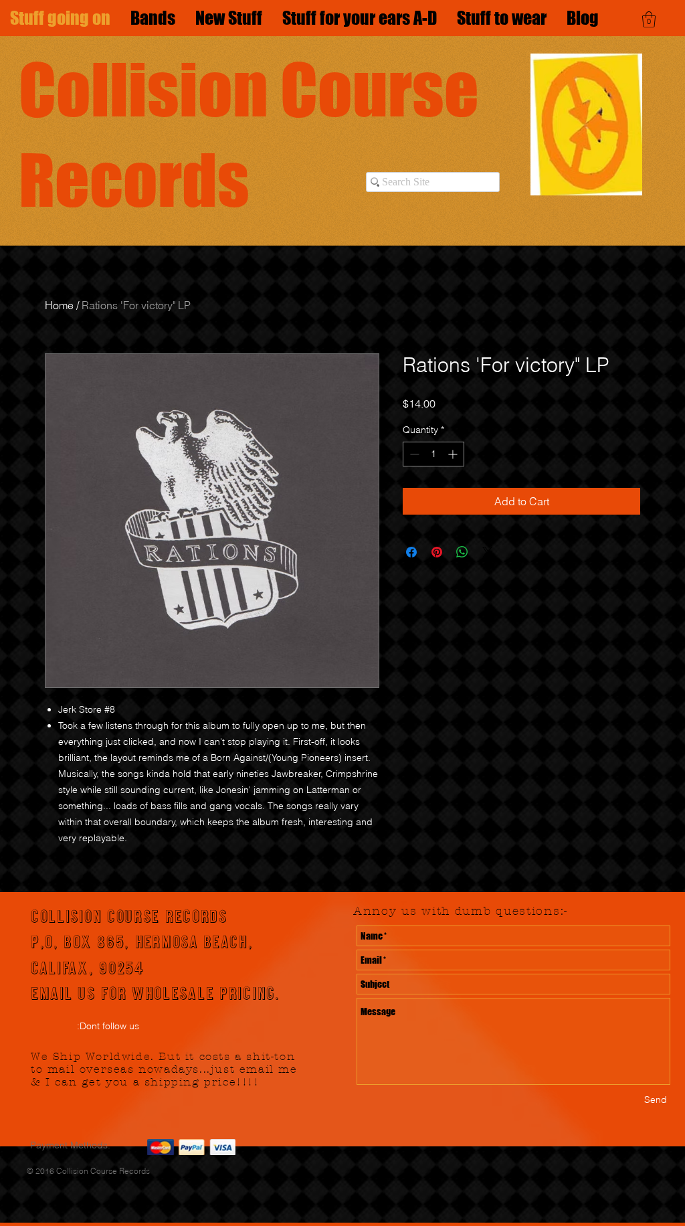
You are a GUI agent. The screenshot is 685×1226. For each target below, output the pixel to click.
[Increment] (454, 454)
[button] (649, 19)
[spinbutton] (433, 454)
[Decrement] (413, 454)
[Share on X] (488, 552)
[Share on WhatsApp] (462, 552)
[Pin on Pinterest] (437, 552)
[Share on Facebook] (411, 552)
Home (59, 305)
